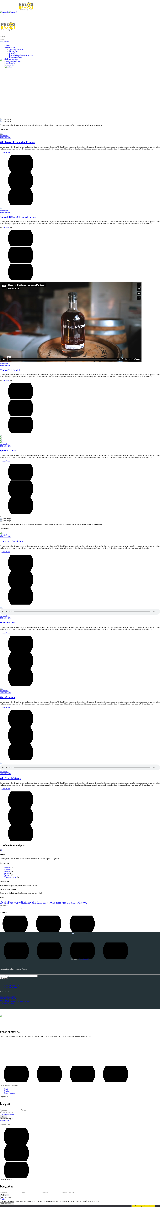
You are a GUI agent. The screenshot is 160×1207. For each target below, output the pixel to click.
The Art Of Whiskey (11, 541)
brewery (14, 902)
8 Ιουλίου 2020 (5, 693)
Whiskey (7, 875)
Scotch (6, 873)
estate (40, 903)
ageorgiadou (4, 136)
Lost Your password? (7, 1114)
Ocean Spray (5, 1000)
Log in (2, 1199)
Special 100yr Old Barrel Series (17, 217)
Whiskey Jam (7, 622)
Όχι (141, 1206)
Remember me (8, 1112)
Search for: (4, 906)
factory (45, 903)
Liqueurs (7, 869)
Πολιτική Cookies (10, 987)
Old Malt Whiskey (10, 778)
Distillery (7, 867)
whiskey (82, 902)
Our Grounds (7, 697)
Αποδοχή (135, 1206)
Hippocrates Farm (7, 1003)
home (52, 902)
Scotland (73, 903)
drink (35, 902)
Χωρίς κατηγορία (10, 877)
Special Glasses (8, 450)
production (61, 902)
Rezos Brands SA (84, 959)
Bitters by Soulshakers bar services (15, 1002)
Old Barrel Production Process (17, 142)
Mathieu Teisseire (7, 997)
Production (8, 871)
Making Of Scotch (10, 370)
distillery (26, 902)
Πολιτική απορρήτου (11, 985)
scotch (68, 903)
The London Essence (8, 998)
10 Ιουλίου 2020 (5, 138)
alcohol (4, 902)
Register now (4, 1120)
